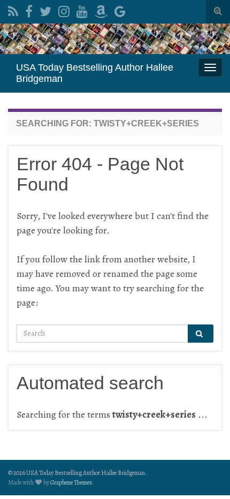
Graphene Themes (71, 482)
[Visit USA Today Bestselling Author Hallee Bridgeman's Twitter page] (45, 9)
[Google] (120, 9)
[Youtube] (82, 9)
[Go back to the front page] (115, 39)
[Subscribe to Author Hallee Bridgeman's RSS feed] (13, 9)
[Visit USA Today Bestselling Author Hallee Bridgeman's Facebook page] (29, 9)
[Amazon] (101, 9)
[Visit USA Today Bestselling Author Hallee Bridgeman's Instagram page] (64, 9)
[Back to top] (206, 475)
